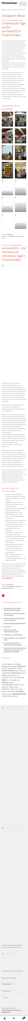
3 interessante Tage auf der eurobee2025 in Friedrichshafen (14, 29)
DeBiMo (9, 668)
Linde (17, 677)
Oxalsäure (14, 680)
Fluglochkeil (23, 670)
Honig (17, 675)
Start (5, 9)
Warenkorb (22, 1017)
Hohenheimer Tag (12, 675)
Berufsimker (11, 586)
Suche (14, 1018)
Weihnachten (20, 691)
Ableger (10, 664)
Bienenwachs (13, 666)
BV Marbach (4, 668)
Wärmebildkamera (13, 696)
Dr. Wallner (19, 668)
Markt (4, 680)
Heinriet (4, 675)
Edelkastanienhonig (8, 670)
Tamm (11, 687)
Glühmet (24, 673)
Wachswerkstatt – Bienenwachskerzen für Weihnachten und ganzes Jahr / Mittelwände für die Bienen (15, 650)
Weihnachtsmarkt (19, 694)
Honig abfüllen (5, 677)
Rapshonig (5, 682)
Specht (23, 684)
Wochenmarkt (5, 696)
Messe (3, 238)
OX (9, 680)
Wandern (21, 689)
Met (7, 680)
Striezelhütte (5, 687)
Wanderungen (11, 691)
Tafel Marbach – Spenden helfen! (13, 635)
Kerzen (11, 677)
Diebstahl (14, 668)
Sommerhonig (17, 684)
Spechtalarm (7, 626)
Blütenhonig (21, 666)
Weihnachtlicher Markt (7, 694)
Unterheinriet (5, 689)
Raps (18, 680)
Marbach (21, 677)
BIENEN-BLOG (10, 234)
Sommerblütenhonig (7, 684)
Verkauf (12, 689)
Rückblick (11, 682)
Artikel (14, 664)
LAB (14, 677)
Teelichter (15, 687)
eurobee (13, 236)
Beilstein (18, 664)
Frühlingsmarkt (16, 673)
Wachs (16, 689)
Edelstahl (20, 586)
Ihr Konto (4, 1018)
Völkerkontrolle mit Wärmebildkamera (15, 623)
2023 (3, 664)
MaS (21, 20)
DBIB (16, 586)
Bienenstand (5, 666)
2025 (10, 236)
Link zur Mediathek (7, 578)
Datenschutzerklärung (8, 1010)
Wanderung (4, 691)
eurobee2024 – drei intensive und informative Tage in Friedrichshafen (14, 254)
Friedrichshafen (19, 236)
